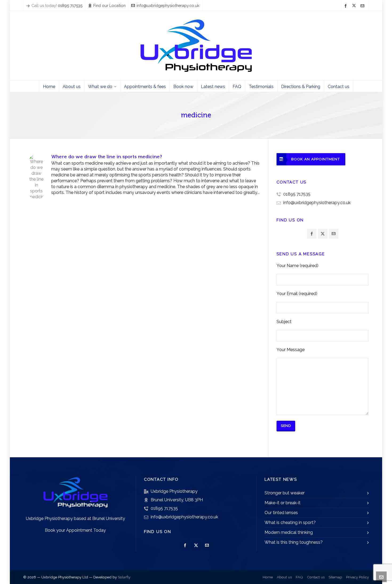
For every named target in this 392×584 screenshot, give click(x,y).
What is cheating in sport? (290, 522)
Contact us (316, 577)
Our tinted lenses (281, 512)
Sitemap (335, 577)
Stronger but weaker (285, 492)
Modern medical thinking (289, 532)
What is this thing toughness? (294, 542)
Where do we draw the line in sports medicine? (106, 156)
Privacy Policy (357, 577)
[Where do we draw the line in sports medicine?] (36, 162)
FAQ (299, 577)
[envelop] (363, 6)
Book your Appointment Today (75, 530)
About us (284, 577)
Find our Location (109, 5)
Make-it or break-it (283, 502)
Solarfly (124, 577)
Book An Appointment (315, 159)
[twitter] (355, 6)
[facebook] (346, 6)
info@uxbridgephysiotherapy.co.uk (168, 5)
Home (268, 577)
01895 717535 (296, 194)
